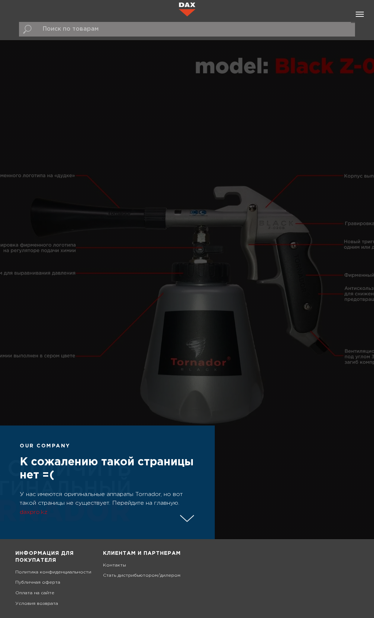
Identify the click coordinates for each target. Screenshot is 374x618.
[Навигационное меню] (360, 14)
